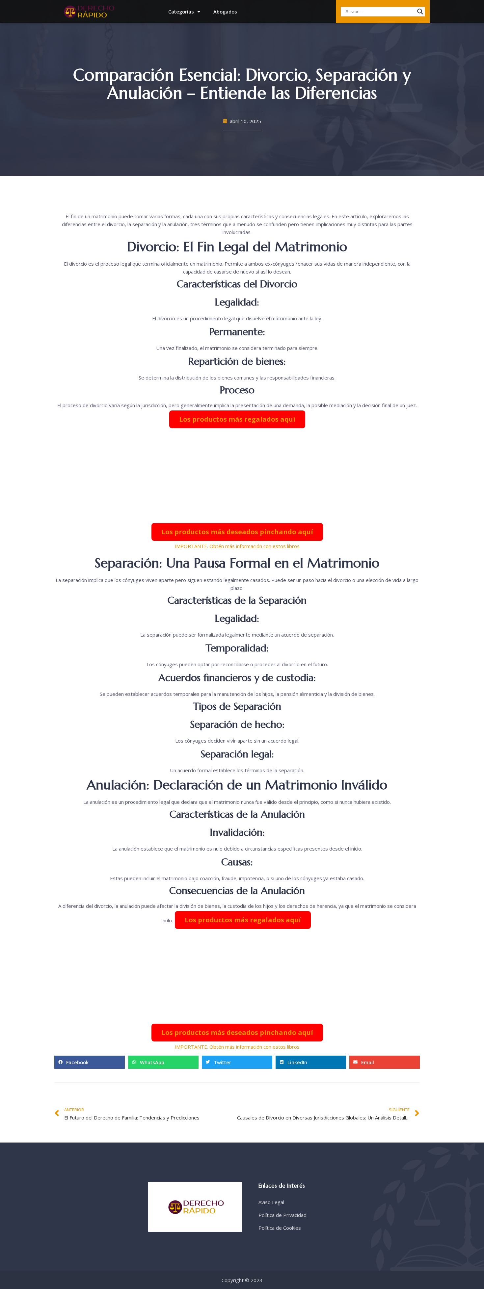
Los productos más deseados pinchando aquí (237, 531)
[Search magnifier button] (420, 11)
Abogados (225, 11)
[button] (89, 1062)
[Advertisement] (237, 476)
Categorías (181, 11)
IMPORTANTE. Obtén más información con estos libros (237, 546)
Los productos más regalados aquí (237, 419)
